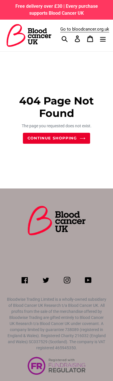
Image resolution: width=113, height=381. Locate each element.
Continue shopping (52, 138)
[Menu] (102, 38)
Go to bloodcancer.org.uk (84, 29)
